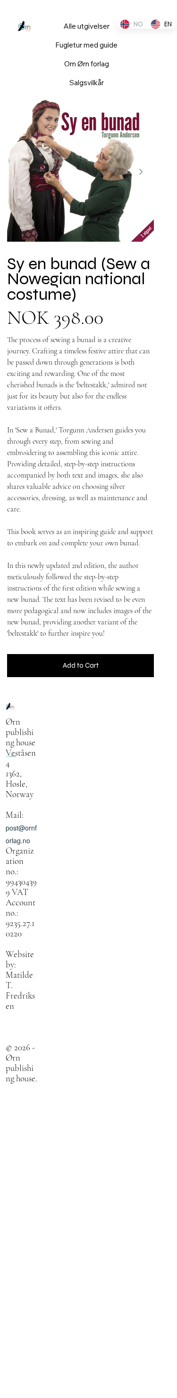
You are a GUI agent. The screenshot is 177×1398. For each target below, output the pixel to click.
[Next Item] (140, 171)
